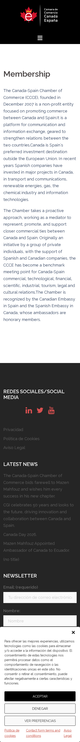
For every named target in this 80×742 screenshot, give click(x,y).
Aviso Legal (68, 733)
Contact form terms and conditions (43, 733)
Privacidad (13, 429)
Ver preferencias (40, 721)
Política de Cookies (21, 438)
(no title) (11, 559)
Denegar (40, 709)
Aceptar (40, 696)
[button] (73, 632)
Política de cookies (11, 733)
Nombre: (11, 610)
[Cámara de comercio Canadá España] (40, 16)
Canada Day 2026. (20, 534)
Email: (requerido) (20, 587)
